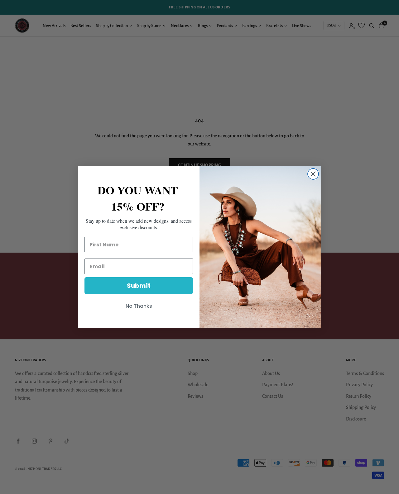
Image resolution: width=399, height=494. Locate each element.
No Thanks (139, 306)
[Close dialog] (313, 174)
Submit (139, 285)
